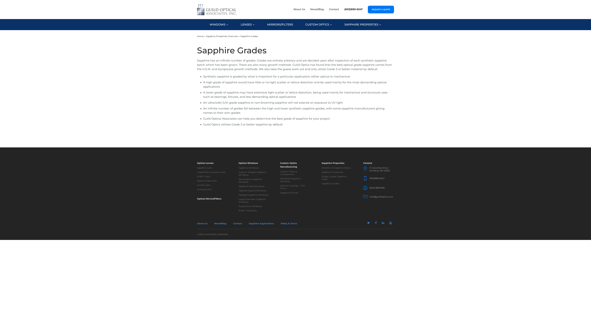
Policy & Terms (289, 223)
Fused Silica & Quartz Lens (211, 172)
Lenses (246, 24)
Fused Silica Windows (250, 206)
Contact (334, 9)
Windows (217, 24)
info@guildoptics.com (381, 196)
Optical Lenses (205, 163)
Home (200, 36)
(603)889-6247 (353, 9)
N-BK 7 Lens (203, 176)
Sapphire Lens (204, 167)
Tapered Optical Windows (252, 190)
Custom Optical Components (288, 173)
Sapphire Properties (361, 24)
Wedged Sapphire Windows (253, 195)
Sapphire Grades (330, 183)
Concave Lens (204, 189)
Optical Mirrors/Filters (209, 198)
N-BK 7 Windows (248, 210)
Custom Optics (317, 24)
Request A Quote (381, 9)
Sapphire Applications (261, 223)
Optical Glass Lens (207, 180)
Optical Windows (248, 163)
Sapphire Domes (289, 192)
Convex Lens (203, 185)
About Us (299, 9)
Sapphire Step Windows (251, 186)
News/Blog (317, 9)
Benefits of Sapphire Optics (336, 167)
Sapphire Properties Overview (222, 36)
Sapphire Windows (249, 167)
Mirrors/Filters (280, 24)
